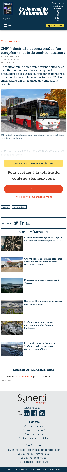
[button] (55, 25)
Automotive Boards (57, 8)
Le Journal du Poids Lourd (33, 461)
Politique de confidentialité (33, 438)
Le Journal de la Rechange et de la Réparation (33, 449)
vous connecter (24, 376)
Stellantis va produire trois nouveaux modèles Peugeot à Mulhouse (40, 325)
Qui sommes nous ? (33, 430)
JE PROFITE (33, 189)
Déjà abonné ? (33, 196)
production (19, 207)
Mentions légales (33, 434)
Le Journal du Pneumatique (33, 453)
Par (11, 59)
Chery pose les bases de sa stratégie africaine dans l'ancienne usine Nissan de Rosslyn (43, 262)
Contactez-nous (33, 426)
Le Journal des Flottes (33, 457)
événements (58, 3)
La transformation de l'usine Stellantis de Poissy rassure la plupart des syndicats (40, 346)
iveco (5, 207)
